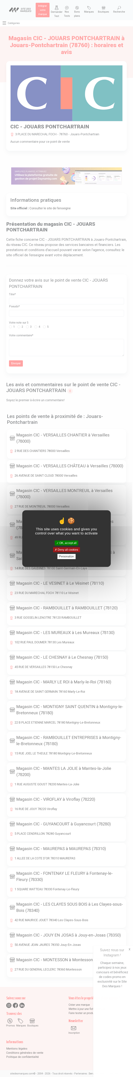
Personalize (66, 556)
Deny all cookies (67, 549)
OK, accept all (68, 543)
